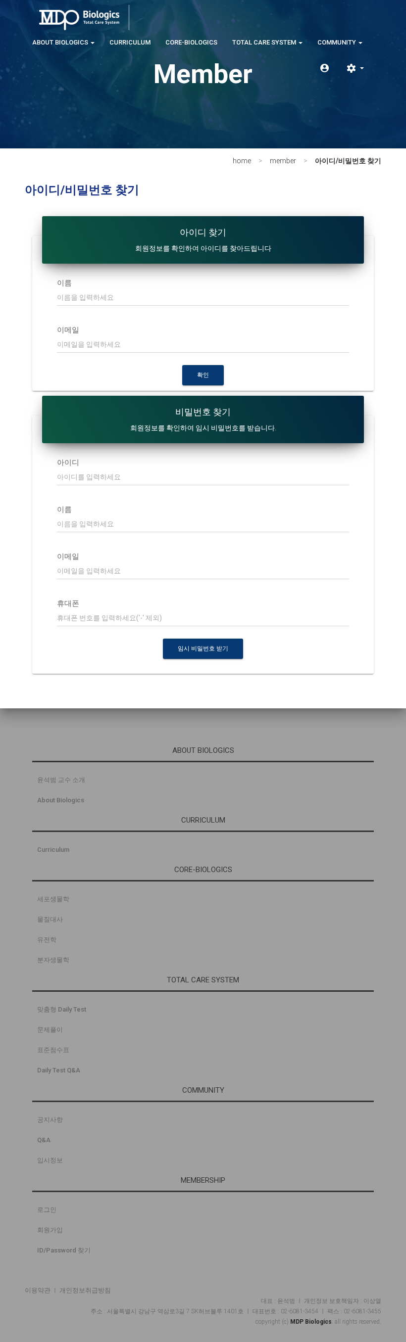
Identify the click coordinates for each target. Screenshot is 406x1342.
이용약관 (38, 1290)
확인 (203, 374)
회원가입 (50, 1230)
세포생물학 (53, 899)
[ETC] (354, 68)
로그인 (46, 1209)
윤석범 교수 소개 (61, 780)
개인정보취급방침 (85, 1290)
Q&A (44, 1140)
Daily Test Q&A (58, 1070)
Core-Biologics (191, 42)
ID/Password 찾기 (64, 1250)
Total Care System (265, 42)
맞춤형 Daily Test (61, 1009)
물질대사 (50, 919)
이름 (64, 283)
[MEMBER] (324, 68)
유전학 (46, 939)
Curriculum (130, 42)
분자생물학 (53, 960)
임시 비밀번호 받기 (203, 648)
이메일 (68, 330)
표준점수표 (53, 1050)
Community (337, 42)
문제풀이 (50, 1029)
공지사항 (50, 1119)
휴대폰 (68, 603)
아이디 (68, 462)
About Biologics (61, 42)
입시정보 (50, 1160)
